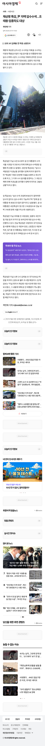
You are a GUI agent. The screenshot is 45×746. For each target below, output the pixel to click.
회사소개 (5, 725)
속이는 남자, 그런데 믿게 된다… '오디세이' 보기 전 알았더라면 (28, 372)
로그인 (7, 719)
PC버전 (27, 719)
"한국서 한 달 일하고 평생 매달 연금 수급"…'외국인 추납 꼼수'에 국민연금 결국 (16, 599)
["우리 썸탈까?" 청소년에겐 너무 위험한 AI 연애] (10, 695)
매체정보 (27, 733)
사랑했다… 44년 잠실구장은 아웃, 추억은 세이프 (28, 361)
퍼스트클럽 (6, 729)
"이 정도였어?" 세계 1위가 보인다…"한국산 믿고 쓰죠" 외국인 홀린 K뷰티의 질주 (22, 250)
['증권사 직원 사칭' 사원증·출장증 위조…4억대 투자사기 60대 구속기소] (35, 579)
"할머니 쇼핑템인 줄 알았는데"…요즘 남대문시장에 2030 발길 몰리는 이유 (29, 405)
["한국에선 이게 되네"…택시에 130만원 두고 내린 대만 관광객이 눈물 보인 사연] (9, 398)
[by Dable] (38, 623)
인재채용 (25, 725)
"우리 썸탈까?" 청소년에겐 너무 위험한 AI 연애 (30, 690)
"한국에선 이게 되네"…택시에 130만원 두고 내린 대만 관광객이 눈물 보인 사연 (29, 394)
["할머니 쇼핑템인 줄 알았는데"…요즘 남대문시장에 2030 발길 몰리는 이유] (9, 409)
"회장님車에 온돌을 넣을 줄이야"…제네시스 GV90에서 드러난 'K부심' (31, 667)
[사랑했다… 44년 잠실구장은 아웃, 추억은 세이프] (9, 365)
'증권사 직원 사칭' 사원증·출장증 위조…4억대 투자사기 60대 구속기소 (16, 576)
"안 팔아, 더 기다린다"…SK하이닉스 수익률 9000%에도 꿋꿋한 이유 (22, 260)
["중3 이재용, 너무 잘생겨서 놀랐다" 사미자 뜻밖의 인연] (35, 613)
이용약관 (19, 733)
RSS (30, 729)
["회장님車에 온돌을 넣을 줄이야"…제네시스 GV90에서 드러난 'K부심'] (10, 671)
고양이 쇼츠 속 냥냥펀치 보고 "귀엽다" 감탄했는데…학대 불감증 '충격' (29, 383)
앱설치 (17, 719)
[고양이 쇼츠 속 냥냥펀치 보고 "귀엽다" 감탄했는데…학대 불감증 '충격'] (9, 387)
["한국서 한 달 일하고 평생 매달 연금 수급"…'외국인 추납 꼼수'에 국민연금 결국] (35, 602)
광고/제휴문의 (15, 725)
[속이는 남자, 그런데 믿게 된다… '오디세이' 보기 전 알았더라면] (9, 376)
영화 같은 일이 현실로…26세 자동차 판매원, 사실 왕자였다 (22, 255)
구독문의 (15, 729)
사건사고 (11, 12)
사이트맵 (37, 719)
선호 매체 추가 (11, 35)
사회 (4, 12)
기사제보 (23, 729)
